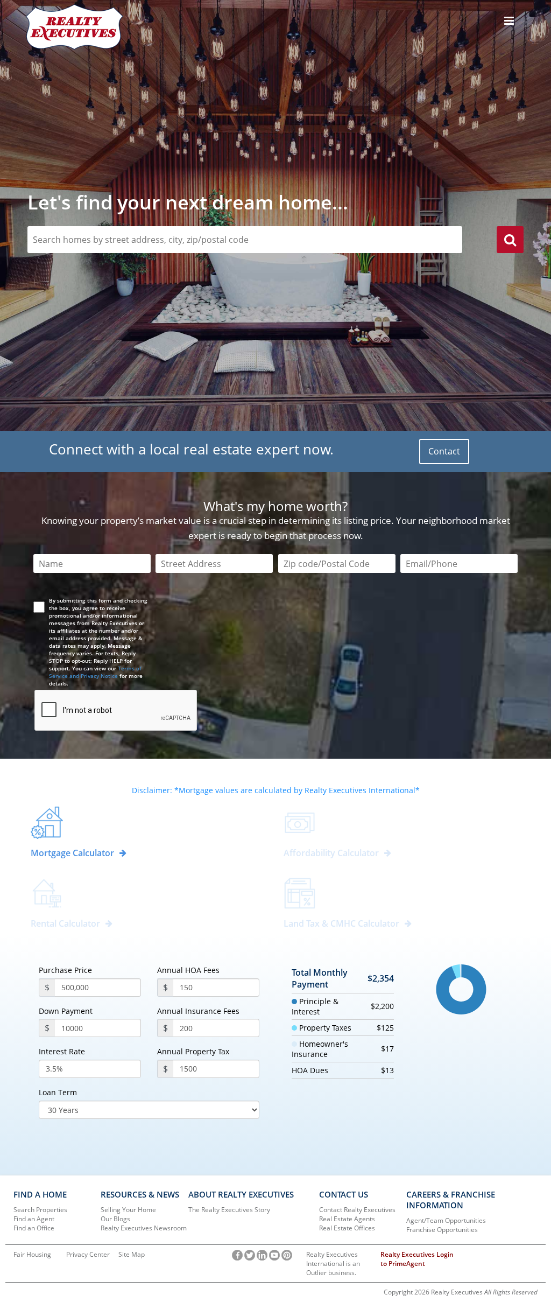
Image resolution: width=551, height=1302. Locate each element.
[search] (510, 241)
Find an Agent (33, 1218)
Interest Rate (62, 1051)
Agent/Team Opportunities (446, 1220)
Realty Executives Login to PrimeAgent (417, 1259)
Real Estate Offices (347, 1228)
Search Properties (40, 1209)
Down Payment (66, 1011)
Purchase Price (65, 970)
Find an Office (33, 1228)
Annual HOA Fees (188, 970)
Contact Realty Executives (357, 1209)
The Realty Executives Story (229, 1209)
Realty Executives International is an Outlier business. (333, 1263)
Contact (444, 451)
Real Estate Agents (347, 1218)
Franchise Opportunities (442, 1229)
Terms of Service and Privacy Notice (95, 672)
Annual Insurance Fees (198, 1011)
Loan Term (58, 1092)
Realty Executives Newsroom (144, 1228)
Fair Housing (32, 1254)
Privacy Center (88, 1254)
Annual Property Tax (193, 1051)
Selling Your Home (128, 1209)
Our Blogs (115, 1218)
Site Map (131, 1254)
